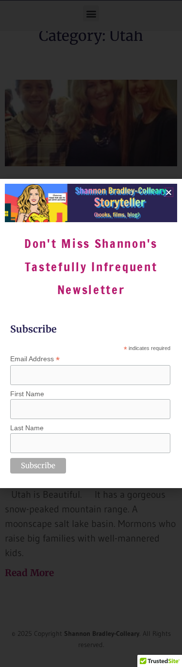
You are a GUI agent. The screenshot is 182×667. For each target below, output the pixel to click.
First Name (27, 394)
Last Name (27, 428)
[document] (91, 333)
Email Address (35, 359)
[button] (168, 192)
